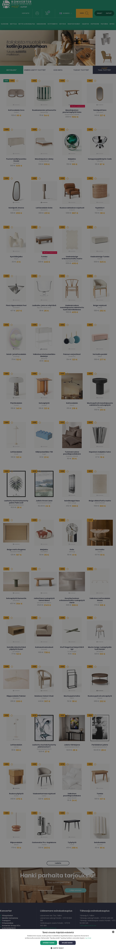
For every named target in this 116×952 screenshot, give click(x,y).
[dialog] (58, 940)
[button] (58, 948)
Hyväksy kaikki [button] (48, 943)
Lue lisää (88, 938)
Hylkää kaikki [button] (67, 943)
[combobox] (113, 932)
